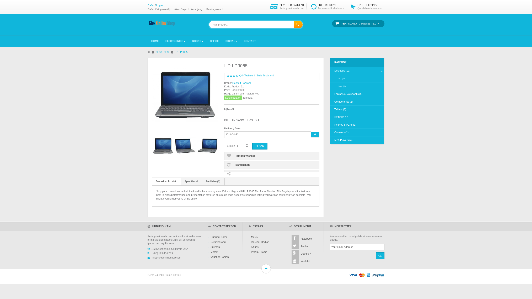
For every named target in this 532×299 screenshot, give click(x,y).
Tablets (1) (340, 109)
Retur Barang (218, 242)
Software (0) (341, 117)
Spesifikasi (191, 181)
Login (159, 5)
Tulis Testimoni (265, 75)
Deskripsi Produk (166, 181)
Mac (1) (342, 86)
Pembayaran (213, 9)
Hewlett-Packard (241, 83)
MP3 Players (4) (343, 140)
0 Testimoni (248, 75)
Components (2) (343, 101)
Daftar (151, 5)
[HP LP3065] (162, 146)
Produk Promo (259, 252)
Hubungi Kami (219, 237)
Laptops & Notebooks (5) (348, 94)
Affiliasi (255, 247)
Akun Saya (180, 9)
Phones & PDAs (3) (345, 124)
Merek (214, 252)
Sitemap (215, 247)
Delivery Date (232, 128)
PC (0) (342, 78)
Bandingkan (242, 164)
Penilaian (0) (213, 181)
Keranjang (196, 9)
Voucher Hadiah (220, 257)
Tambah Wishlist (245, 155)
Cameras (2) (341, 132)
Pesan (260, 146)
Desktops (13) (342, 70)
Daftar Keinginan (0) (159, 9)
